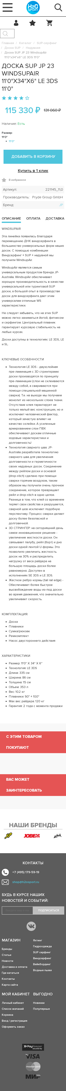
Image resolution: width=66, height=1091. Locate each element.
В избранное (5, 180)
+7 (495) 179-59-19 (25, 872)
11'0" (12, 141)
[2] (10, 98)
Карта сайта (10, 985)
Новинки (39, 1003)
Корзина (7, 1015)
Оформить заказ (13, 1027)
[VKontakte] (31, 926)
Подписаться (48, 910)
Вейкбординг (42, 964)
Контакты (8, 979)
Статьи (6, 955)
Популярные (41, 1009)
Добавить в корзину (33, 156)
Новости (7, 961)
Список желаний (13, 1009)
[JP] (8, 836)
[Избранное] (32, 22)
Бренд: (8, 205)
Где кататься (10, 973)
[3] (15, 98)
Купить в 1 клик (33, 170)
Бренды (7, 949)
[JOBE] (33, 836)
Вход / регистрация (14, 1021)
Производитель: (16, 197)
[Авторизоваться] (16, 22)
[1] (4, 98)
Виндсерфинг (42, 958)
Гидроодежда (42, 946)
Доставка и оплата (14, 967)
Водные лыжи (42, 970)
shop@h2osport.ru (25, 882)
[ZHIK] (57, 836)
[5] (27, 98)
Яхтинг (37, 940)
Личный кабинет (13, 1003)
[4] (21, 98)
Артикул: (10, 189)
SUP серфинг (42, 952)
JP (61, 205)
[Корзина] (49, 22)
